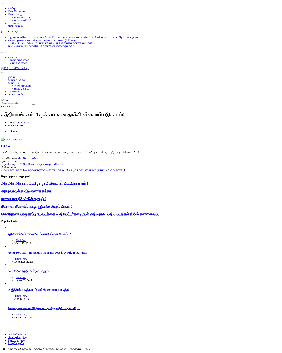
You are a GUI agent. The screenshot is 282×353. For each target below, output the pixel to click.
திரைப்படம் (13, 14)
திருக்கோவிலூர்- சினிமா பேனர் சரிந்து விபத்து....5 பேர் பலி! (32, 164)
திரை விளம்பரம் (22, 17)
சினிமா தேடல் (15, 26)
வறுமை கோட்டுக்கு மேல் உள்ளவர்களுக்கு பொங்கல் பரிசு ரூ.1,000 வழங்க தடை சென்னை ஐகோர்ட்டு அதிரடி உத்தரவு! (63, 169)
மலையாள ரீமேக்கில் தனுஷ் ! (23, 199)
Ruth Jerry (23, 122)
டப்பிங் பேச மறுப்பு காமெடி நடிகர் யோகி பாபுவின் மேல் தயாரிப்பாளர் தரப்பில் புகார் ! (51, 43)
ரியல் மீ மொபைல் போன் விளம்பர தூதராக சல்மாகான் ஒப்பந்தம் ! (41, 45)
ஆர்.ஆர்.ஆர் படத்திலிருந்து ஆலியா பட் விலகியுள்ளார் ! (44, 183)
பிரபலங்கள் (14, 23)
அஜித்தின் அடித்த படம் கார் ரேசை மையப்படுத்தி (38, 289)
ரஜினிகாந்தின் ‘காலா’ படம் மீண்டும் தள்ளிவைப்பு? (39, 234)
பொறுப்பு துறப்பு (16, 343)
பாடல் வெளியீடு (22, 20)
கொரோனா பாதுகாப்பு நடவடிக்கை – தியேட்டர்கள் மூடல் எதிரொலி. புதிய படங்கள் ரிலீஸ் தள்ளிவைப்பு (80, 214)
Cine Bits (6, 106)
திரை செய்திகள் (17, 11)
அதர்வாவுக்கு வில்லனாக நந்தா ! (27, 191)
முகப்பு (11, 8)
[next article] (2, 52)
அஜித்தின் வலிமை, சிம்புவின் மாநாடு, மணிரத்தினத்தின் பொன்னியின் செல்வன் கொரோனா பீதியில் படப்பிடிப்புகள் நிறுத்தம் (73, 37)
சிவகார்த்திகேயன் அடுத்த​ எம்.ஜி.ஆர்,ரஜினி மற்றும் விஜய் (44, 308)
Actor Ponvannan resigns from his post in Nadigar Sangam (47, 252)
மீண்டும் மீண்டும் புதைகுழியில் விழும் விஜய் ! (36, 206)
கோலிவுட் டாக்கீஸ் (28, 158)
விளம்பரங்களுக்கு (19, 60)
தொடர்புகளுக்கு (18, 62)
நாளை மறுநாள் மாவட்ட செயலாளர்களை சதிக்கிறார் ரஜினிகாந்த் (42, 40)
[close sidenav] (2, 3)
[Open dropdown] (21, 15)
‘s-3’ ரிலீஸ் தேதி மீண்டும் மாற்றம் (28, 271)
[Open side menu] (2, 72)
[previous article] (6, 52)
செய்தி (13, 57)
